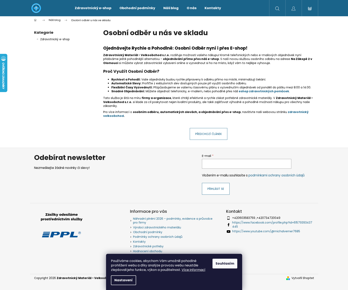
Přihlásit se (215, 189)
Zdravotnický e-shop (55, 39)
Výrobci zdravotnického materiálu (157, 227)
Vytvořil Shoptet (303, 278)
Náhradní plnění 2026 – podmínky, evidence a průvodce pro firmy (172, 221)
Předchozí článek (208, 134)
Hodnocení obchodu (147, 251)
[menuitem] (93, 8)
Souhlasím (225, 263)
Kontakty (139, 242)
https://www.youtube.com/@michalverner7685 (266, 231)
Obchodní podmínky (147, 232)
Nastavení (123, 280)
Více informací (193, 269)
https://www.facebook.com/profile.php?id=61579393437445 (272, 224)
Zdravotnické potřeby (148, 246)
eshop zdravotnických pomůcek (264, 91)
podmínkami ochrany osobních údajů (276, 175)
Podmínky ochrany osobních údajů (157, 237)
